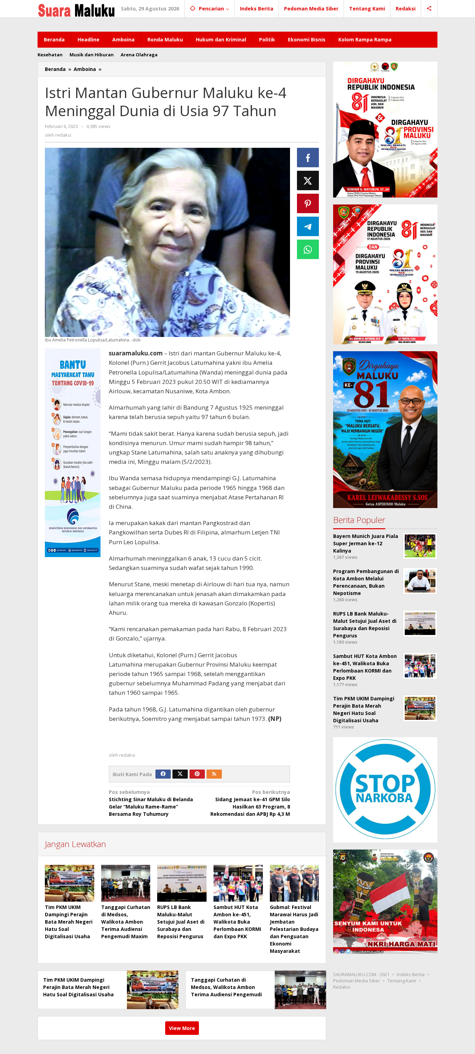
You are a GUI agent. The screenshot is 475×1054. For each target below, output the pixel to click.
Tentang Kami (401, 980)
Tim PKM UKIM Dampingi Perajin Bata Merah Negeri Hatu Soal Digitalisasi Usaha (68, 922)
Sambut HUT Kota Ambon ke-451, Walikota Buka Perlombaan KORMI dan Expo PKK (237, 922)
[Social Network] (429, 8)
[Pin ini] (308, 203)
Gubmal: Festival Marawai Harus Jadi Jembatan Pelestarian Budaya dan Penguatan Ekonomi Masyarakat (294, 929)
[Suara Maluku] (76, 8)
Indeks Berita (411, 974)
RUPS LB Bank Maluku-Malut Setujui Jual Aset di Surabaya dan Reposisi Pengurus (180, 922)
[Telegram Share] (308, 226)
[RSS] (214, 774)
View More (182, 1028)
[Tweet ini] (308, 180)
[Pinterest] (197, 774)
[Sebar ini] (308, 157)
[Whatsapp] (308, 249)
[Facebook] (163, 774)
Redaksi (341, 987)
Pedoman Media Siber (356, 980)
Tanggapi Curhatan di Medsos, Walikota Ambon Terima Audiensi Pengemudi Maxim (125, 922)
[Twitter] (180, 774)
